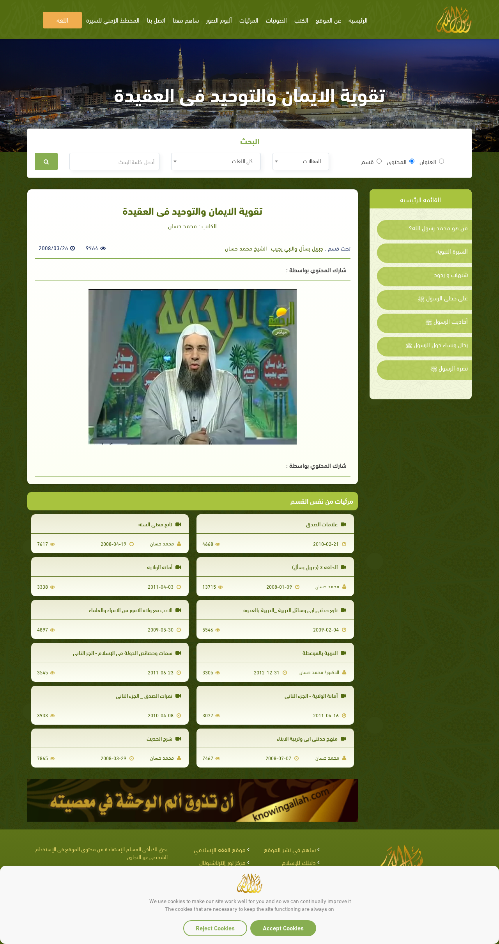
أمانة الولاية (160, 567)
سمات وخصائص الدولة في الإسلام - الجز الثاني (123, 652)
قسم (367, 161)
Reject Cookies (215, 927)
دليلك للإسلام (299, 862)
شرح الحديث (160, 738)
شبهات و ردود (451, 274)
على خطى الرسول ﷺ (443, 297)
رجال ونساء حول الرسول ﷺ (436, 344)
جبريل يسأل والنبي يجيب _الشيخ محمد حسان (274, 247)
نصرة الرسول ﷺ (449, 367)
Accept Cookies (283, 927)
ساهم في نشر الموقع (290, 849)
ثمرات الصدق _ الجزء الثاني (144, 695)
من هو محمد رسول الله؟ (438, 227)
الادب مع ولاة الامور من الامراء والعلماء (131, 609)
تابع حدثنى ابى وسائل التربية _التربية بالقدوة (291, 609)
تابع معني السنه (155, 524)
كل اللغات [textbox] (242, 161)
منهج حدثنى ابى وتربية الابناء (308, 738)
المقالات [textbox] (312, 161)
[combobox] (301, 161)
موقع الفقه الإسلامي (220, 849)
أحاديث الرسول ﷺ (446, 321)
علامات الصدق (322, 524)
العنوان (427, 161)
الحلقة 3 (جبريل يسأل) (315, 567)
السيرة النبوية (452, 250)
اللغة (62, 19)
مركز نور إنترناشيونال (222, 862)
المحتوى (397, 161)
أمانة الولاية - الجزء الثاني (312, 695)
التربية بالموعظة (321, 652)
